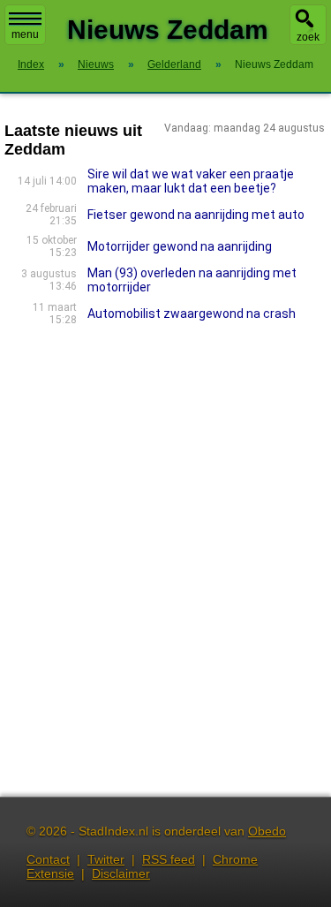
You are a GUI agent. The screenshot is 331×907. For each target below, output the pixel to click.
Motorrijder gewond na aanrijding (179, 246)
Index (31, 64)
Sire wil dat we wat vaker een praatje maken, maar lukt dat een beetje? (190, 181)
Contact (48, 859)
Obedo (267, 831)
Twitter (105, 859)
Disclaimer (121, 873)
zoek (308, 37)
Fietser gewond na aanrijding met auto (196, 215)
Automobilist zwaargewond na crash (191, 313)
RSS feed (168, 859)
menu (25, 34)
